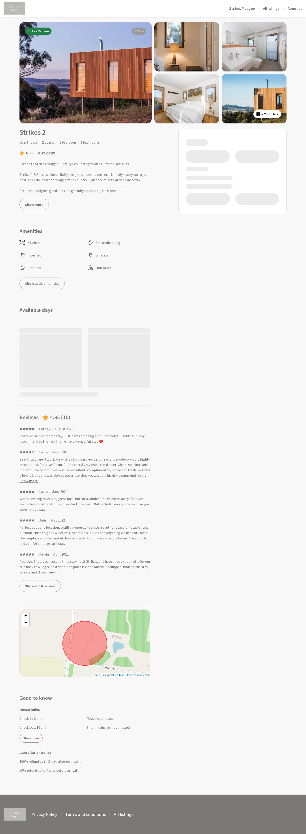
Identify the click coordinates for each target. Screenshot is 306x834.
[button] (25, 615)
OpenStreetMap (115, 675)
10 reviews (46, 152)
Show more (28, 480)
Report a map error (137, 675)
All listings (271, 8)
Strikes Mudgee (242, 8)
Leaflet (97, 675)
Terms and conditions (85, 814)
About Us (295, 8)
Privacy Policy (44, 814)
